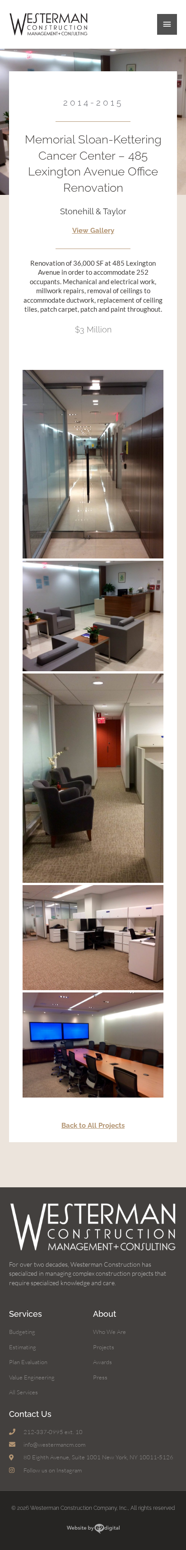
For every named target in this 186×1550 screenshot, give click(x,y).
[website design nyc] (93, 1529)
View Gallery (93, 230)
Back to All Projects (93, 1125)
